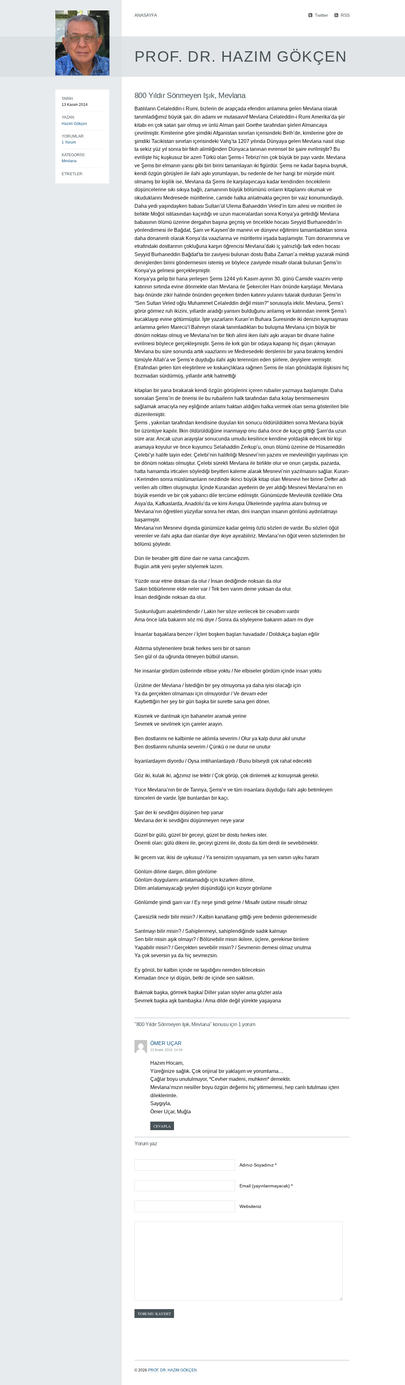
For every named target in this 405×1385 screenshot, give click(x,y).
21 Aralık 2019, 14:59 (166, 1050)
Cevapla (162, 1126)
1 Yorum (69, 142)
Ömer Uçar (166, 1043)
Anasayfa (145, 15)
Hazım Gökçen (74, 123)
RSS (345, 15)
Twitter (321, 15)
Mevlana (69, 161)
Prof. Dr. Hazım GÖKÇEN (172, 1370)
